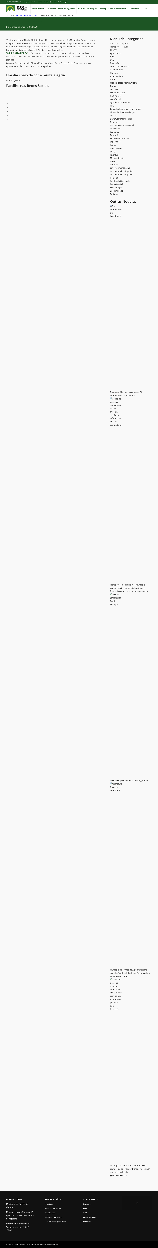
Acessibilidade (50, 1213)
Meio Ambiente (117, 158)
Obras (113, 86)
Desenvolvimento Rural (121, 118)
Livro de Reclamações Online (60, 1221)
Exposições (115, 141)
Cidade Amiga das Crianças (122, 112)
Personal (114, 177)
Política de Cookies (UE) (53, 1217)
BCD (112, 60)
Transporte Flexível (119, 46)
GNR (85, 1213)
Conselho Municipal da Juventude (125, 109)
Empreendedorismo (119, 138)
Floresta (114, 73)
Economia (114, 132)
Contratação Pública (119, 66)
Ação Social (115, 99)
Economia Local (117, 92)
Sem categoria (116, 187)
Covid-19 (114, 89)
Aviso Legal (49, 1204)
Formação (114, 63)
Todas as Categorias (119, 43)
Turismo (114, 194)
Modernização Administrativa (123, 82)
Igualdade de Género (120, 102)
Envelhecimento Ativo (120, 168)
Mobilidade (115, 128)
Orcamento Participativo (121, 171)
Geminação (115, 95)
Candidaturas (116, 69)
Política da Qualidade (120, 181)
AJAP (112, 56)
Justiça (113, 151)
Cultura (113, 115)
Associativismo (117, 76)
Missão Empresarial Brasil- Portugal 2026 (129, 780)
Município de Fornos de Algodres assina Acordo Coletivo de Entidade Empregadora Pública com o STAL (130, 973)
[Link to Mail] (150, 2)
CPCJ (112, 105)
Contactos (87, 1221)
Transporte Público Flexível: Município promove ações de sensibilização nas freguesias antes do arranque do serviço (129, 588)
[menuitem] (37, 9)
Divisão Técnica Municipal (122, 125)
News (112, 161)
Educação (114, 135)
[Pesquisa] (146, 9)
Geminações (116, 148)
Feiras (113, 145)
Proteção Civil (116, 184)
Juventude (114, 155)
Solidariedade (116, 190)
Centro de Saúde (89, 1217)
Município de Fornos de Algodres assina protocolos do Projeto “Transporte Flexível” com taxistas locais (130, 1168)
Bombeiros (87, 1204)
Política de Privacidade (53, 1208)
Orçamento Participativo (121, 174)
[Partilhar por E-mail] (9, 119)
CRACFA (113, 50)
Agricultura (115, 53)
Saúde (113, 79)
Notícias (39, 21)
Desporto (114, 122)
